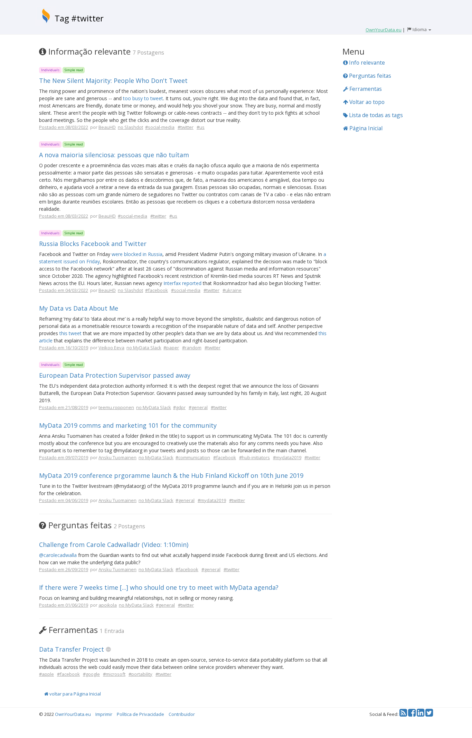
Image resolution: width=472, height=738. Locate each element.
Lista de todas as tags (375, 115)
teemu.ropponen (116, 407)
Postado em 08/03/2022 (63, 127)
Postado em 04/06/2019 (63, 500)
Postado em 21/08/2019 (63, 407)
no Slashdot (130, 127)
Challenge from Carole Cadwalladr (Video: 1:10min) (113, 544)
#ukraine (232, 290)
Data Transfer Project (71, 649)
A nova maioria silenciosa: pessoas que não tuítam (114, 155)
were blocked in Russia (137, 254)
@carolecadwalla (58, 555)
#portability (140, 674)
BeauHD (107, 127)
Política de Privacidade (140, 714)
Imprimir (103, 714)
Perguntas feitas (369, 75)
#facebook (156, 290)
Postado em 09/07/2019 (63, 457)
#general (198, 407)
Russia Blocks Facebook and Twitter (93, 243)
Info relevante (366, 62)
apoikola (107, 605)
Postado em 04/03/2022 (63, 290)
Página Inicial (365, 128)
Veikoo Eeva (111, 347)
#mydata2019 (287, 457)
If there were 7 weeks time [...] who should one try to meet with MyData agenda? (159, 587)
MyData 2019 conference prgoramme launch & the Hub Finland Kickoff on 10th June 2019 (171, 475)
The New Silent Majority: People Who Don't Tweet (113, 80)
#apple (46, 674)
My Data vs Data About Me (78, 308)
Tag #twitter (79, 18)
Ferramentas (365, 89)
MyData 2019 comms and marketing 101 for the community (128, 425)
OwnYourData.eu (73, 714)
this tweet (70, 333)
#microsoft (114, 674)
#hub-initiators (254, 457)
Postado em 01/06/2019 (63, 605)
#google (91, 674)
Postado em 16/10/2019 (63, 347)
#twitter (185, 127)
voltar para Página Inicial (74, 694)
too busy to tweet (143, 98)
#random (191, 347)
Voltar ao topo (366, 102)
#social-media (159, 127)
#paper (171, 347)
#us (201, 127)
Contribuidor (182, 714)
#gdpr (179, 407)
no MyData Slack (143, 347)
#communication (193, 457)
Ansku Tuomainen (117, 457)
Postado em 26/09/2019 (63, 569)
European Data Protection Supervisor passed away (114, 375)
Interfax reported (182, 283)
